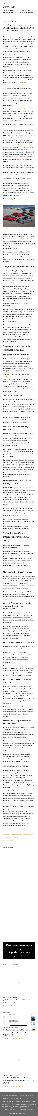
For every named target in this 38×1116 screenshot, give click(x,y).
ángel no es (9, 7)
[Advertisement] (19, 918)
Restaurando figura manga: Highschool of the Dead (18, 1080)
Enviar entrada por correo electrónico (22, 834)
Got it (26, 1113)
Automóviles (17, 837)
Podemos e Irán (27, 109)
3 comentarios (15, 1005)
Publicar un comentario (18, 1038)
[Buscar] (33, 3)
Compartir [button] (6, 834)
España (12, 840)
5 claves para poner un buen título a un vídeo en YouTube (19, 1032)
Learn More (15, 1113)
